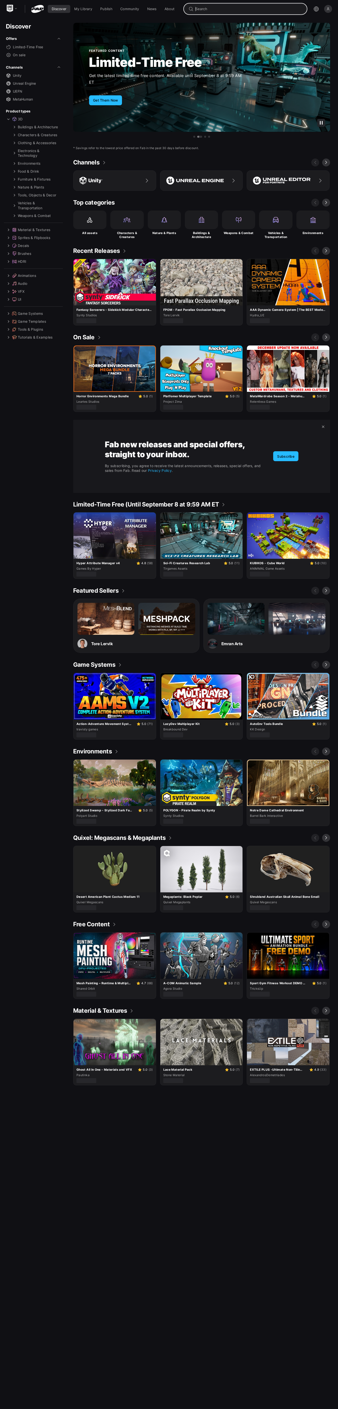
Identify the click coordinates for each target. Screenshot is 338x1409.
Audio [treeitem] (22, 283)
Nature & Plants (164, 233)
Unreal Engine (24, 83)
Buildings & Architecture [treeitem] (38, 127)
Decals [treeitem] (23, 245)
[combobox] (248, 8)
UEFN (17, 91)
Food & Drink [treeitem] (28, 171)
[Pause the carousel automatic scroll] (321, 123)
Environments (313, 233)
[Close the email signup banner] (323, 427)
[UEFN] (288, 180)
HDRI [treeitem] (22, 261)
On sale (19, 55)
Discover (18, 26)
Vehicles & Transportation (276, 235)
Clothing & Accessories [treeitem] (37, 143)
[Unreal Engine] (201, 180)
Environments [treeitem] (29, 163)
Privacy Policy (160, 470)
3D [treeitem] (20, 119)
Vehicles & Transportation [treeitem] (30, 205)
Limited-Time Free (28, 47)
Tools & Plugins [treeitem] (30, 329)
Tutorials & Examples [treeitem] (35, 337)
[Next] (326, 162)
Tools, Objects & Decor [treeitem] (37, 195)
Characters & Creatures (127, 235)
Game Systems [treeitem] (30, 313)
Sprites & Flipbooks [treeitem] (34, 238)
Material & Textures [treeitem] (34, 230)
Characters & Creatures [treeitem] (37, 135)
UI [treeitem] (20, 299)
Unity (17, 75)
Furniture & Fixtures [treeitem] (34, 179)
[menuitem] (59, 9)
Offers (11, 38)
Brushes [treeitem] (24, 253)
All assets (89, 233)
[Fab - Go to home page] (37, 9)
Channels (14, 67)
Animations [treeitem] (27, 275)
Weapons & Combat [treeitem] (34, 215)
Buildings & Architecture (201, 235)
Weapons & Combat (239, 233)
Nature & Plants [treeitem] (31, 187)
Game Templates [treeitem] (32, 321)
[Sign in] (328, 9)
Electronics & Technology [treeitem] (29, 153)
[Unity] (114, 180)
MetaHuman (23, 99)
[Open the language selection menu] (316, 9)
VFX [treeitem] (21, 291)
